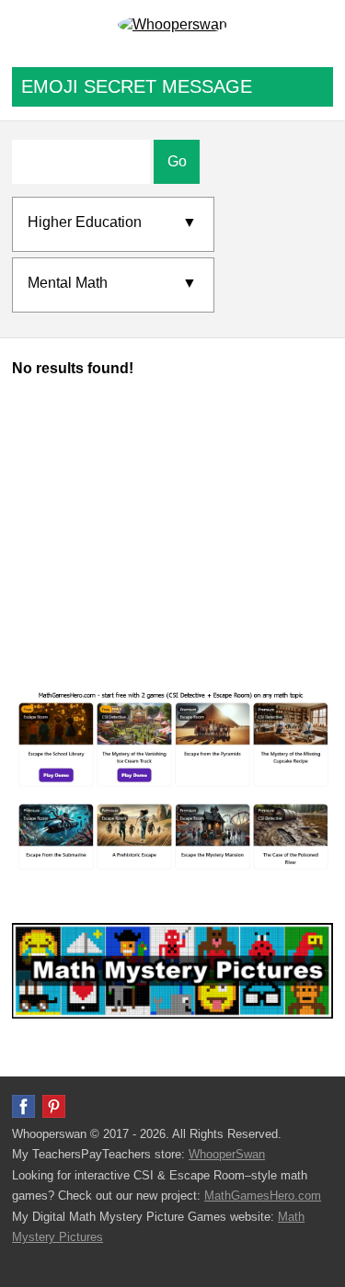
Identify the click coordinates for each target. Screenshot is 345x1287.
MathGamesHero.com (262, 1195)
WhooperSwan (227, 1154)
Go (177, 161)
